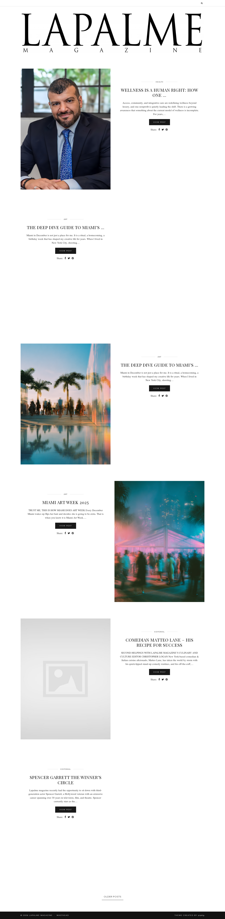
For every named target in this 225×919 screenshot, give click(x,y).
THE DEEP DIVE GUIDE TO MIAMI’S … (65, 227)
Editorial (159, 632)
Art (65, 219)
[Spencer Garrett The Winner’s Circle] (159, 816)
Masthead (63, 915)
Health (159, 82)
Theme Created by (189, 915)
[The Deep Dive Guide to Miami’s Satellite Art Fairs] (66, 404)
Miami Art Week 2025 (65, 502)
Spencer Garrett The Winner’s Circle (65, 779)
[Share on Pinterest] (167, 129)
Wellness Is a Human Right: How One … (159, 92)
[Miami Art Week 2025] (159, 541)
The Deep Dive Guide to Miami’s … (159, 365)
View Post (159, 122)
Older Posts (112, 896)
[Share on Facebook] (159, 129)
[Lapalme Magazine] (112, 32)
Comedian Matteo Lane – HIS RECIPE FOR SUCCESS (159, 642)
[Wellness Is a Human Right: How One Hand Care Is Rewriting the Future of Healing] (66, 129)
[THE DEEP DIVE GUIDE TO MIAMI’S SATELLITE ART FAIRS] (159, 266)
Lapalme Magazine (41, 915)
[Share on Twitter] (163, 129)
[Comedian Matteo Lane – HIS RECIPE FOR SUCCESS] (66, 679)
